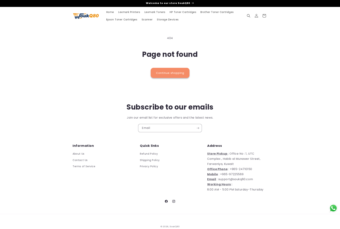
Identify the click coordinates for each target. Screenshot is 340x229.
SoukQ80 (175, 226)
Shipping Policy (150, 160)
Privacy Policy (149, 166)
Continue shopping (170, 73)
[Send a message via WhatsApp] (333, 208)
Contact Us (80, 160)
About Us (78, 154)
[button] (249, 16)
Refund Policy (149, 154)
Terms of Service (84, 166)
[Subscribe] (198, 128)
